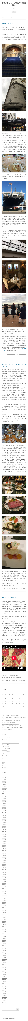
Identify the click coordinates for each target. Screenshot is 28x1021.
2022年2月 (4, 865)
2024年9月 (4, 814)
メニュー (14, 11)
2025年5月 (4, 800)
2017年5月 (4, 947)
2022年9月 (4, 855)
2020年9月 (4, 883)
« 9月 (3, 706)
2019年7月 (4, 903)
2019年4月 (4, 909)
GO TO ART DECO (7, 24)
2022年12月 (4, 850)
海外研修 (3, 762)
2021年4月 (4, 874)
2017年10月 (4, 938)
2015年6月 (4, 986)
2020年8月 (4, 884)
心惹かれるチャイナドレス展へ (8, 722)
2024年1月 (4, 827)
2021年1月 (4, 879)
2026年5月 (4, 779)
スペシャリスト (5, 755)
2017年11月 (4, 936)
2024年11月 (4, 810)
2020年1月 (4, 893)
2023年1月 (4, 848)
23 (2, 703)
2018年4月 (4, 928)
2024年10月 (4, 812)
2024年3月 (4, 824)
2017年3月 (4, 950)
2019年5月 (4, 907)
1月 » (23, 706)
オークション (4, 753)
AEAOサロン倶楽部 (11, 354)
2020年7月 (4, 886)
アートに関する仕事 (6, 748)
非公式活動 (4, 767)
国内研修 (3, 757)
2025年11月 (4, 789)
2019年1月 (4, 914)
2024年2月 (4, 826)
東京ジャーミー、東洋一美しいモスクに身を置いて (12, 725)
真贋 (3, 763)
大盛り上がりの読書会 (9, 598)
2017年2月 (4, 952)
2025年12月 (4, 788)
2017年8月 (4, 941)
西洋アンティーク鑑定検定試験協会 (14, 4)
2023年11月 (4, 831)
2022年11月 (4, 852)
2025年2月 (4, 805)
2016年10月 (4, 959)
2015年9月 (4, 981)
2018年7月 (4, 922)
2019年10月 (4, 898)
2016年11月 (4, 957)
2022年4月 (4, 862)
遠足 (3, 765)
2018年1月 (4, 933)
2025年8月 (4, 795)
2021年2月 (4, 877)
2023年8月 (4, 836)
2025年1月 (4, 807)
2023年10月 (4, 833)
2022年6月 (4, 858)
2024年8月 (4, 815)
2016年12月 (4, 955)
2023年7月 (4, 838)
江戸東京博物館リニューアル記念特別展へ (10, 715)
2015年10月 (4, 979)
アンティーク (4, 741)
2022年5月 (4, 860)
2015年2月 (4, 993)
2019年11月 (4, 896)
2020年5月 (4, 888)
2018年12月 (4, 915)
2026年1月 (4, 786)
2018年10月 (4, 917)
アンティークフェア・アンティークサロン (10, 743)
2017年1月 (4, 953)
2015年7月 (4, 985)
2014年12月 (4, 997)
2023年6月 (4, 839)
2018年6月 (4, 924)
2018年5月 (4, 926)
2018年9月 (4, 919)
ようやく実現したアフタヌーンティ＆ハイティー (14, 365)
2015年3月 (4, 991)
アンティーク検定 (5, 744)
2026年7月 (4, 776)
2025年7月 (4, 796)
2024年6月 (4, 819)
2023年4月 (4, 843)
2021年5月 (4, 872)
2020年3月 (4, 890)
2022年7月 (4, 857)
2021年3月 (4, 876)
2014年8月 (4, 1004)
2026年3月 (4, 782)
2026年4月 (4, 781)
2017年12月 (4, 934)
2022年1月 (4, 867)
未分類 (3, 760)
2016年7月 (4, 964)
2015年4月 (4, 990)
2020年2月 (4, 891)
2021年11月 (4, 869)
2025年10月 (4, 791)
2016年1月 (4, 974)
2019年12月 (4, 895)
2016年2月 (4, 972)
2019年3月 (4, 910)
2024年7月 (4, 817)
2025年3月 (4, 803)
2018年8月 (4, 921)
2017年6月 (4, 945)
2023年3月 (4, 845)
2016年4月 (4, 969)
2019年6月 (4, 905)
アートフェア (4, 750)
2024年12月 (4, 808)
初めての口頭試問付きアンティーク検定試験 (11, 720)
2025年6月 (4, 798)
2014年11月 (4, 998)
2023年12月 (4, 829)
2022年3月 (4, 864)
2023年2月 (4, 846)
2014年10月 (4, 1000)
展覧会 (3, 758)
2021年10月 (4, 871)
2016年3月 (4, 971)
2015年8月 (4, 983)
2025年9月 (4, 793)
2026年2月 (4, 784)
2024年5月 (4, 820)
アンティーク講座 (5, 746)
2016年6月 (4, 966)
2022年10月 (4, 853)
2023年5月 (4, 841)
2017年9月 (4, 940)
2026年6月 (4, 777)
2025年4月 (4, 801)
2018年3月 (4, 929)
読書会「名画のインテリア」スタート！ (10, 724)
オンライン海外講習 (6, 751)
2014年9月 (4, 1002)
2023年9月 (4, 834)
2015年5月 (4, 988)
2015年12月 (4, 976)
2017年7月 (4, 943)
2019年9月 (4, 900)
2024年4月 (4, 822)
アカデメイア (4, 739)
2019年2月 (4, 912)
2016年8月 (4, 962)
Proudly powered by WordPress (8, 1018)
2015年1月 (4, 995)
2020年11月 (4, 881)
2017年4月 (4, 948)
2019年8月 (4, 902)
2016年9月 (4, 960)
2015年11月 (4, 978)
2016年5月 (4, 967)
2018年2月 (4, 931)
